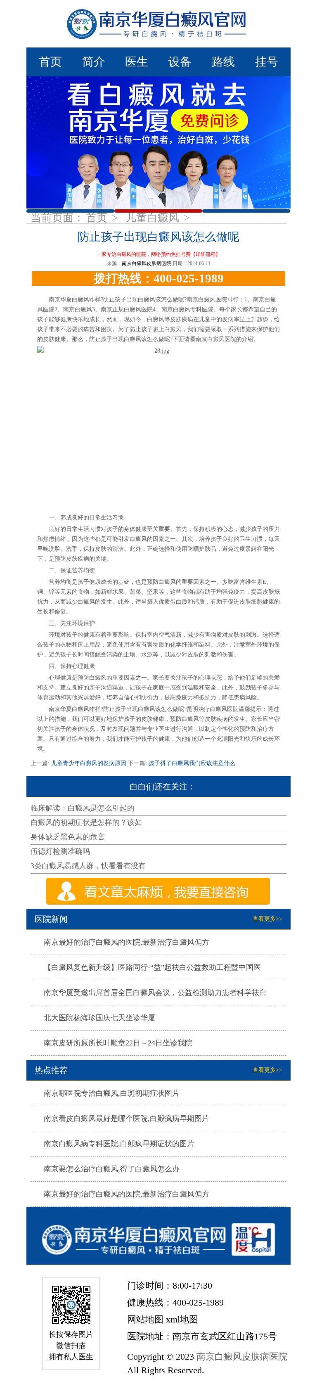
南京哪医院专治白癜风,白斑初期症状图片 (112, 1093)
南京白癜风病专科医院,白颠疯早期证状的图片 (119, 1144)
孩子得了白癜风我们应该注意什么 (191, 763)
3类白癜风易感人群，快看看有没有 (88, 866)
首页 (50, 61)
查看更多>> (267, 919)
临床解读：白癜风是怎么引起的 (83, 808)
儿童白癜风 (153, 218)
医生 (136, 61)
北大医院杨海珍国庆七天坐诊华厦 (99, 1018)
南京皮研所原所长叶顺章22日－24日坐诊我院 (118, 1043)
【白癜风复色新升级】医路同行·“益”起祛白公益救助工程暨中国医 (152, 967)
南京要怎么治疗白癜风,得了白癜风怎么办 (112, 1169)
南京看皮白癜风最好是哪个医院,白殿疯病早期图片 (126, 1118)
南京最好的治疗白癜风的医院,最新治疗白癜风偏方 (126, 942)
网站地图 (145, 1319)
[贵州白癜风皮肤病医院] (158, 1236)
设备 (180, 61)
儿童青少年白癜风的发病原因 (89, 763)
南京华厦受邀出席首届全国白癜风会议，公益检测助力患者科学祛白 (155, 992)
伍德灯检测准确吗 (60, 851)
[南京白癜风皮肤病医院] (158, 23)
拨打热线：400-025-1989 (159, 278)
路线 (223, 61)
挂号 (266, 61)
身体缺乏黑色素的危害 (68, 837)
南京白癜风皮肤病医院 (146, 263)
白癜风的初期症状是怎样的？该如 (86, 822)
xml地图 (182, 1319)
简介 (93, 61)
